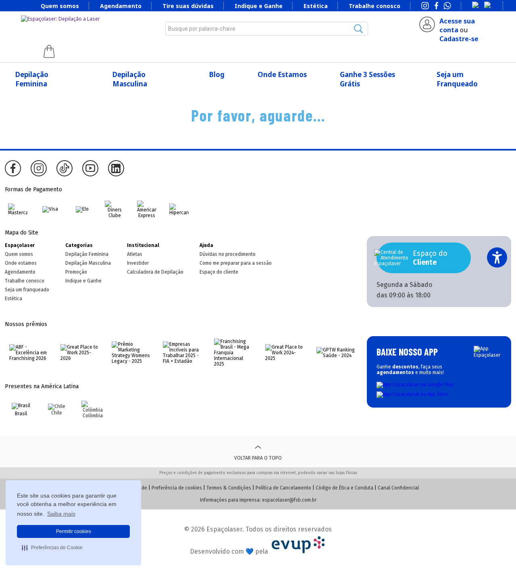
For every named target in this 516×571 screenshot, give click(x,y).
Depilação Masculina (129, 79)
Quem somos (60, 6)
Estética (316, 6)
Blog (217, 74)
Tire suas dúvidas (188, 6)
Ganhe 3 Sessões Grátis (367, 79)
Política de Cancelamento (283, 488)
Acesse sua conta (457, 25)
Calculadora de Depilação (155, 272)
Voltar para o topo (258, 458)
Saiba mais (61, 513)
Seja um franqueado (27, 290)
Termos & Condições (228, 488)
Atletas (134, 254)
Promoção (76, 272)
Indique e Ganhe (259, 6)
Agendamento (120, 6)
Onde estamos (21, 263)
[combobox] (266, 29)
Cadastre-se (459, 38)
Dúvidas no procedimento (228, 254)
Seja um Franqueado (457, 79)
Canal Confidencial (398, 488)
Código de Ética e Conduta (344, 488)
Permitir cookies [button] (73, 531)
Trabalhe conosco (374, 6)
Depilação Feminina (31, 79)
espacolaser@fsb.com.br (289, 500)
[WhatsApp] (447, 6)
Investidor (138, 263)
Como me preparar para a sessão (236, 263)
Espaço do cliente (219, 272)
